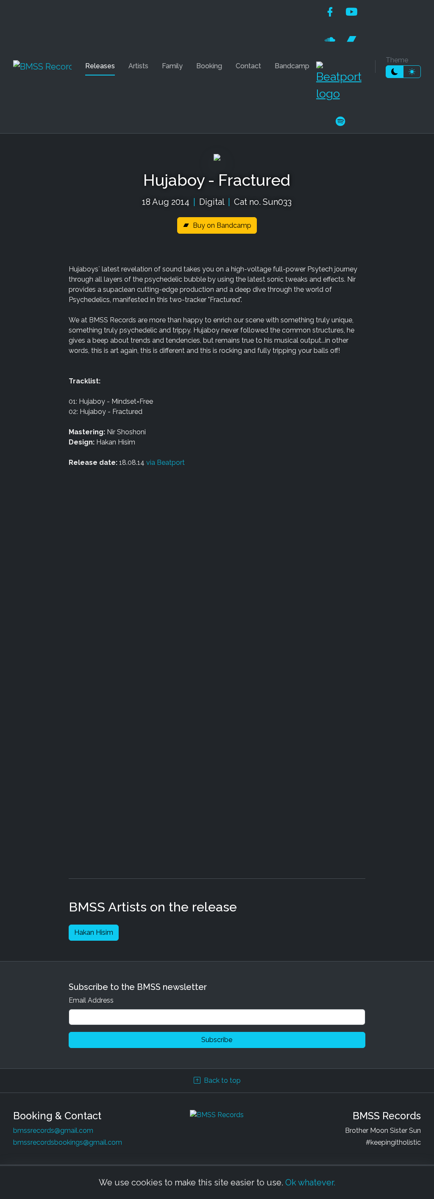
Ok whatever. (310, 1182)
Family (172, 66)
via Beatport (165, 462)
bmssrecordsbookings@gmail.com (67, 1142)
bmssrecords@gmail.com (53, 1130)
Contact (248, 66)
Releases (100, 66)
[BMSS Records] (42, 66)
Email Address (91, 1000)
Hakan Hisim (93, 932)
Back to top (222, 1080)
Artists (138, 66)
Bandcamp (292, 66)
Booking (209, 66)
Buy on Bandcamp (222, 225)
